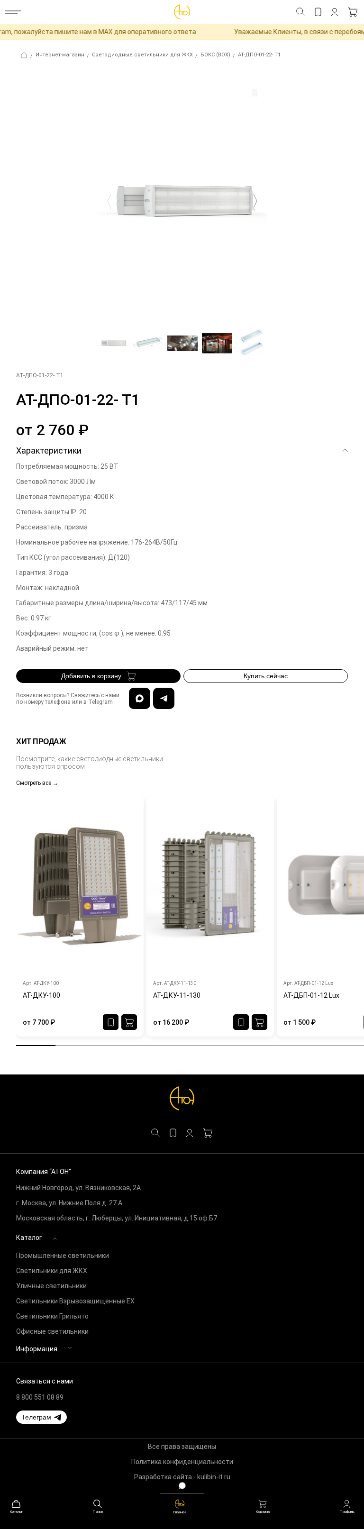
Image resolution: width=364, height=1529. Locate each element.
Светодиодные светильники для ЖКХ (142, 55)
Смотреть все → (37, 783)
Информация (36, 1349)
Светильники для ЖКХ (51, 1270)
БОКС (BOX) (215, 55)
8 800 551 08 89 (40, 1397)
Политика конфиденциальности (182, 1461)
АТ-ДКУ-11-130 (176, 995)
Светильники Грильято (52, 1316)
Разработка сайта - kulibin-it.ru (182, 1477)
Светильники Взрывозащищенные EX (75, 1301)
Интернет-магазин (60, 55)
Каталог (29, 1237)
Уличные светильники (51, 1286)
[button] (41, 1417)
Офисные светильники (52, 1331)
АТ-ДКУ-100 (41, 995)
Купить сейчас (266, 676)
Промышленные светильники (62, 1255)
